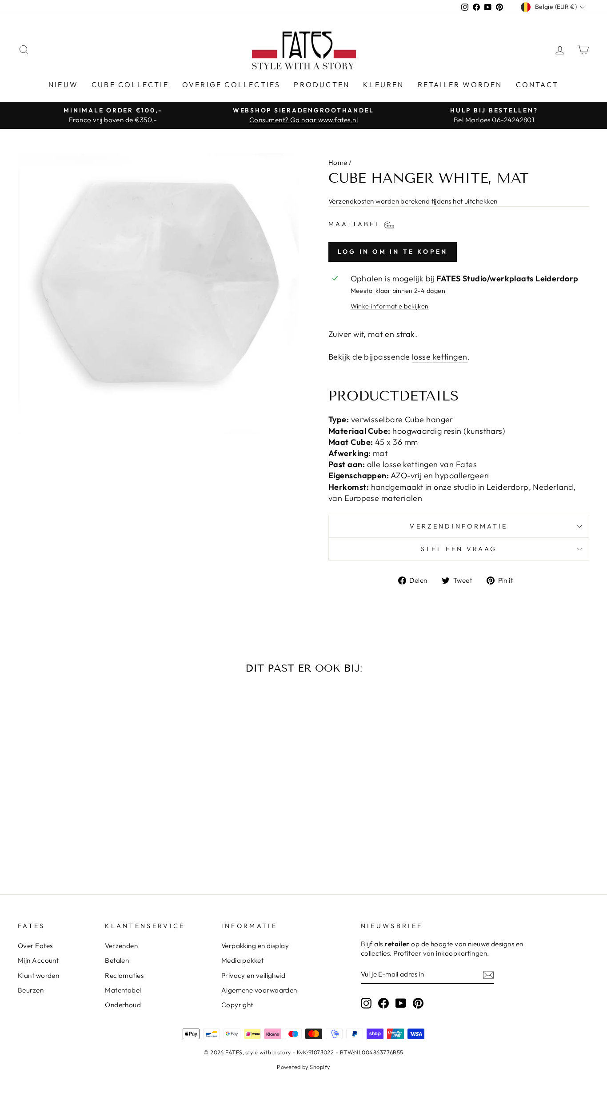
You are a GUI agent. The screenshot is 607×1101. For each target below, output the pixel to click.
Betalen (117, 960)
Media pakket (242, 960)
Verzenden (121, 945)
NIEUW (63, 84)
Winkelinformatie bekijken (390, 306)
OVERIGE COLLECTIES (231, 84)
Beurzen (31, 990)
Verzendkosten (351, 201)
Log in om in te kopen (392, 252)
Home (337, 162)
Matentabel (123, 990)
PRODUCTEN (322, 84)
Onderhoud (123, 1005)
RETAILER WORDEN (460, 84)
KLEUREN (383, 84)
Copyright (237, 1005)
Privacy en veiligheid (253, 975)
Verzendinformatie (458, 526)
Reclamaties (124, 975)
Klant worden (38, 975)
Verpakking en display (255, 945)
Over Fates (35, 945)
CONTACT (537, 84)
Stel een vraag (459, 549)
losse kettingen (439, 357)
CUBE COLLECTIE (130, 84)
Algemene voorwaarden (259, 990)
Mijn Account (38, 960)
